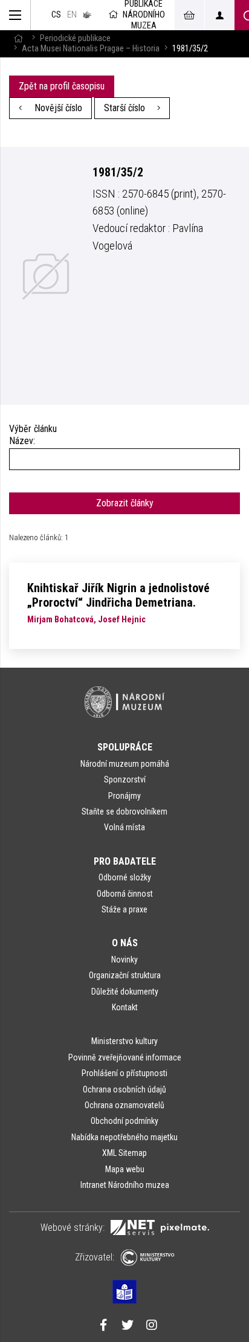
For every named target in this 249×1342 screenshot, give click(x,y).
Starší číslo (125, 108)
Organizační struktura (125, 975)
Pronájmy (124, 796)
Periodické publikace (75, 38)
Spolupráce (124, 747)
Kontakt (125, 1007)
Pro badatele (125, 861)
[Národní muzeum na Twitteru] (127, 1326)
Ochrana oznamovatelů (124, 1105)
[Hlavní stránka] (18, 38)
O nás (125, 943)
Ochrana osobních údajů (124, 1089)
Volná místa (124, 827)
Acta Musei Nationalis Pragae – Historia (91, 49)
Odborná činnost (125, 893)
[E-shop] (189, 15)
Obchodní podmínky (124, 1121)
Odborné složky (125, 877)
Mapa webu (124, 1169)
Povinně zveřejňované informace (124, 1057)
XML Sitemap (124, 1153)
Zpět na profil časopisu (62, 86)
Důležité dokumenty (124, 991)
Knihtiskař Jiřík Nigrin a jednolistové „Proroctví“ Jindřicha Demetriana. (118, 595)
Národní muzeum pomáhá (124, 764)
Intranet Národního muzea (124, 1185)
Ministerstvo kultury (124, 1041)
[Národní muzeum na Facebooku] (103, 1326)
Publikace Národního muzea (144, 15)
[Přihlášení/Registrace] (219, 15)
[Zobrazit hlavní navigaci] (15, 15)
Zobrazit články (125, 503)
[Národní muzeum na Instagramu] (152, 1326)
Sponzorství (125, 779)
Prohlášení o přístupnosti (124, 1073)
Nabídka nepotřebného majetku (124, 1137)
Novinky (124, 959)
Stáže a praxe (124, 909)
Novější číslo (57, 108)
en (72, 15)
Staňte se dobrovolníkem (124, 811)
